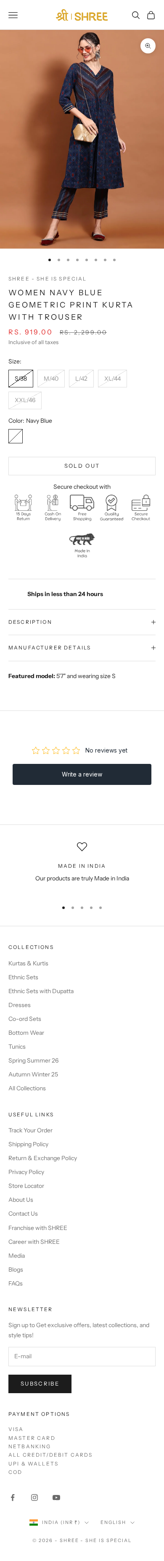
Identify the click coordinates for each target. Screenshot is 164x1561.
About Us (20, 1199)
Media (16, 1255)
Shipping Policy (28, 1144)
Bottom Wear (26, 1032)
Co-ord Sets (24, 1019)
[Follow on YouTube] (56, 1497)
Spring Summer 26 (33, 1060)
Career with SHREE (34, 1242)
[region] (82, 867)
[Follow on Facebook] (12, 1497)
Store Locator (26, 1186)
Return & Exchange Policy (42, 1158)
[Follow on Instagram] (34, 1497)
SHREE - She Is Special (47, 279)
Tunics (17, 1046)
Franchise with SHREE (37, 1228)
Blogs (15, 1269)
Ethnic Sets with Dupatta (41, 991)
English (113, 1522)
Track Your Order (30, 1130)
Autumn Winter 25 (33, 1074)
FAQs (15, 1283)
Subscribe (40, 1383)
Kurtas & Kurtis (28, 963)
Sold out (82, 465)
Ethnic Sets (23, 977)
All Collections (27, 1088)
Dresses (19, 1005)
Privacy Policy (26, 1172)
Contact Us (23, 1213)
